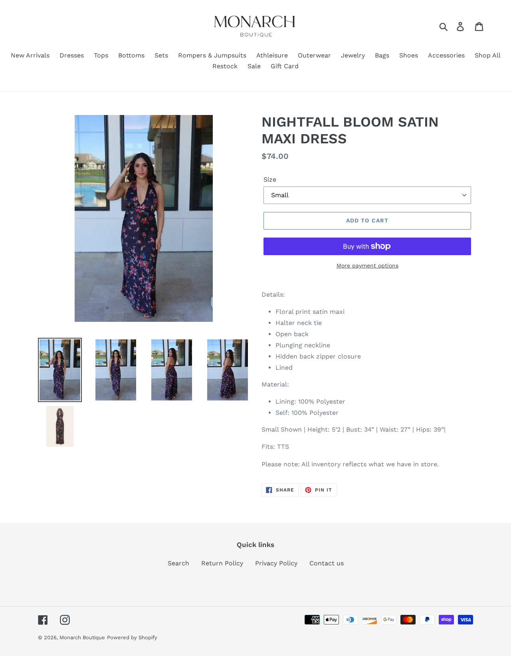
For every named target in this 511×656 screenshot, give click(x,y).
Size (269, 179)
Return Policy (222, 563)
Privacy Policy (276, 563)
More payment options (367, 265)
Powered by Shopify (132, 637)
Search (178, 563)
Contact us (326, 563)
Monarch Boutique (82, 637)
